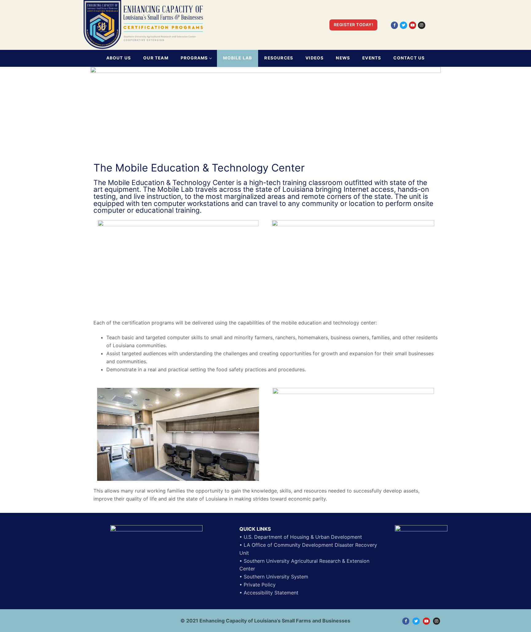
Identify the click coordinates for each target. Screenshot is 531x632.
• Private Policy (257, 585)
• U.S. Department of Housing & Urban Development (300, 537)
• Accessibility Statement (268, 593)
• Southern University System (273, 577)
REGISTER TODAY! (353, 24)
